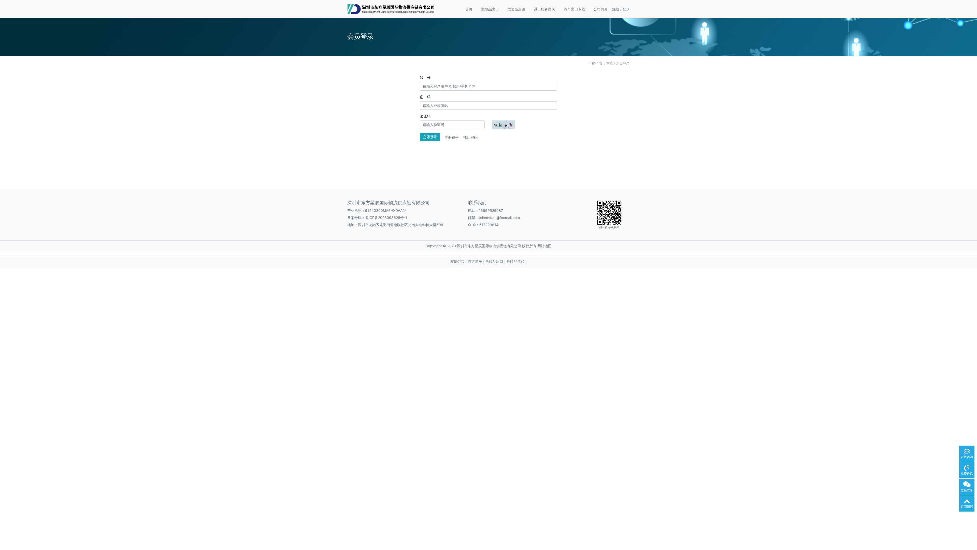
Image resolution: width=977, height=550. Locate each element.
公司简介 (601, 9)
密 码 (425, 97)
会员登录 (622, 63)
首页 (468, 9)
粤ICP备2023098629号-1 (386, 217)
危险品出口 (490, 9)
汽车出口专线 (574, 9)
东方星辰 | (476, 261)
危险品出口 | (496, 261)
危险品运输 (516, 9)
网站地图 (544, 246)
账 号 (425, 77)
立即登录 (430, 137)
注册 (615, 9)
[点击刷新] (503, 124)
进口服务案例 (544, 9)
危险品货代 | (517, 261)
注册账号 (451, 137)
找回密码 (470, 137)
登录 (626, 9)
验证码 (425, 116)
